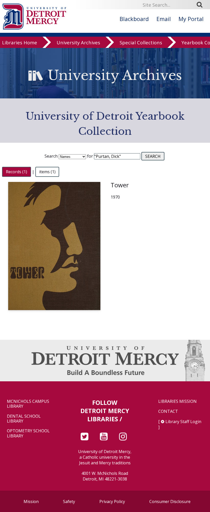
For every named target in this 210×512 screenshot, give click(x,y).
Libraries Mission (177, 401)
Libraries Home (19, 42)
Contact (168, 411)
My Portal (191, 19)
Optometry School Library (28, 433)
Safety (69, 501)
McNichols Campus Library (28, 404)
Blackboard (134, 19)
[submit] (201, 4)
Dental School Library (24, 419)
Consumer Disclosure (170, 501)
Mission (31, 501)
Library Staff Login (183, 421)
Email (163, 19)
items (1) (47, 172)
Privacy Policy (112, 501)
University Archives (78, 42)
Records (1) (16, 172)
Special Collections (141, 42)
